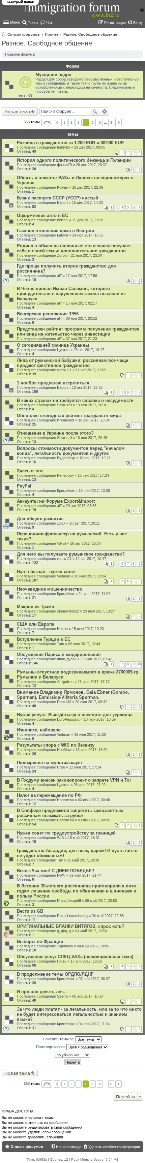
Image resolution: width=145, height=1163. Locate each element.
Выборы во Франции (40, 941)
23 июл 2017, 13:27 (99, 611)
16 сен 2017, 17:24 (93, 475)
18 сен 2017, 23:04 (94, 420)
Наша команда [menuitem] (68, 1147)
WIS (60, 838)
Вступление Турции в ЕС (43, 639)
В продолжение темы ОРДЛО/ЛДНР (55, 974)
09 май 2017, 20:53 (101, 901)
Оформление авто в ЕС (42, 215)
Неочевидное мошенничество (49, 589)
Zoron (62, 255)
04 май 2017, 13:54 (91, 931)
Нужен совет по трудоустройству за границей (66, 833)
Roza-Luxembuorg (72, 916)
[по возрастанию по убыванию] (72, 1055)
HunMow (64, 750)
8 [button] (111, 122)
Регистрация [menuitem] (115, 23)
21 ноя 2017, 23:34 (86, 255)
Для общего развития (40, 518)
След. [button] (118, 122)
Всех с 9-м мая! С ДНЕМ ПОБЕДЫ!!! (55, 870)
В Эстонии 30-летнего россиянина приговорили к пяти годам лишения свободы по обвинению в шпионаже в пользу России (76, 891)
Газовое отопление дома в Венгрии (55, 230)
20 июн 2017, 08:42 (91, 702)
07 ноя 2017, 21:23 (81, 339)
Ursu (61, 767)
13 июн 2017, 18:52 (92, 750)
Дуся (61, 523)
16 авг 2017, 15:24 (85, 543)
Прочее (51, 34)
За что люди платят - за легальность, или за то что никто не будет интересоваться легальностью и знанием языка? (79, 1014)
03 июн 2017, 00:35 (94, 820)
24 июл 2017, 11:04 (94, 594)
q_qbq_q (64, 931)
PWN (61, 875)
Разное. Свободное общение (90, 34)
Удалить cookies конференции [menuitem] (114, 1147)
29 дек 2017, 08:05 (89, 147)
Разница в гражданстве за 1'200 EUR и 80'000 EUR (70, 142)
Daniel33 (64, 702)
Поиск (95, 111)
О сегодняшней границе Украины (53, 345)
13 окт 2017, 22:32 (87, 387)
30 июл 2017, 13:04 (90, 576)
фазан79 (64, 165)
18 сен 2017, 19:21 (95, 458)
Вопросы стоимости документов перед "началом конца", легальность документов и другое (71, 451)
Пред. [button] (57, 122)
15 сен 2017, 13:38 (94, 491)
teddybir (63, 147)
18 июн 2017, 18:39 (100, 719)
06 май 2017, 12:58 (108, 916)
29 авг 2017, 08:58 (81, 506)
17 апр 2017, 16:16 (86, 961)
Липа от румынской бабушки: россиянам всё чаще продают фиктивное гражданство (72, 363)
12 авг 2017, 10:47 (91, 559)
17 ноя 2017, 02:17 (81, 303)
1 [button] (64, 122)
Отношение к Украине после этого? (55, 433)
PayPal (24, 486)
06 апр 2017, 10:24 (88, 996)
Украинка (65, 946)
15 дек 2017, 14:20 (87, 202)
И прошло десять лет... (42, 991)
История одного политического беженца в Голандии (74, 160)
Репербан (65, 475)
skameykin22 (68, 611)
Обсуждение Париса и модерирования (59, 654)
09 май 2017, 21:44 (85, 875)
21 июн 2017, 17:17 (94, 682)
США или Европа (35, 624)
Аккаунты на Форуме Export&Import (56, 501)
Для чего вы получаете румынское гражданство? (71, 554)
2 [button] (71, 122)
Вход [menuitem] (137, 23)
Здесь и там (30, 470)
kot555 (62, 220)
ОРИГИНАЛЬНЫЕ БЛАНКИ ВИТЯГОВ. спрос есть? (70, 926)
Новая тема (17, 111)
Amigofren (65, 682)
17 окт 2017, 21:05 (91, 370)
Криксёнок (66, 491)
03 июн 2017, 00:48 (94, 800)
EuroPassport (68, 719)
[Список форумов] (72, 13)
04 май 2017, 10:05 (93, 946)
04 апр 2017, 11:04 (94, 1024)
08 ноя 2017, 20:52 (81, 318)
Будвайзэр (66, 458)
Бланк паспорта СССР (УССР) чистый (57, 197)
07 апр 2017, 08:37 (94, 979)
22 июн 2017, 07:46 (96, 659)
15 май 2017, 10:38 (83, 860)
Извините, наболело (39, 729)
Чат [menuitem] (49, 23)
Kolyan (62, 187)
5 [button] (93, 122)
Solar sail (64, 405)
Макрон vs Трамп (35, 606)
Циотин (63, 350)
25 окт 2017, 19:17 (89, 350)
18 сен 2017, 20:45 (91, 438)
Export (62, 202)
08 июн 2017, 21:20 (90, 785)
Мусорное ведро (53, 74)
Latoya (62, 235)
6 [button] (100, 122)
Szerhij (62, 996)
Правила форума (20, 54)
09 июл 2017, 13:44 (84, 644)
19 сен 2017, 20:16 (91, 405)
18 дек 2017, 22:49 (87, 187)
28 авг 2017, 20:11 (84, 523)
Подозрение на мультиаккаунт (50, 762)
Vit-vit (61, 543)
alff (59, 276)
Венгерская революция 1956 (48, 313)
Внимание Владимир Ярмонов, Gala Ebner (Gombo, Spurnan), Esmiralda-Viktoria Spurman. (73, 695)
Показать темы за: (59, 1039)
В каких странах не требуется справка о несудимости (75, 400)
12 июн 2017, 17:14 (85, 767)
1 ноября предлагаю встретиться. (54, 382)
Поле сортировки (51, 1047)
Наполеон (65, 800)
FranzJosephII (69, 901)
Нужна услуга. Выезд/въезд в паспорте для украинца (75, 714)
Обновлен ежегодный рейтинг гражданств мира (69, 415)
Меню (15, 22)
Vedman (63, 576)
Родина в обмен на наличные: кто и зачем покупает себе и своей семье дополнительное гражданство (74, 248)
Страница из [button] (46, 122)
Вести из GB (30, 911)
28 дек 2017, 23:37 (91, 165)
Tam (60, 644)
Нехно (62, 629)
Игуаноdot (65, 420)
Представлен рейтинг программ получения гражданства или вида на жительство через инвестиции (78, 331)
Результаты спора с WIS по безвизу (55, 745)
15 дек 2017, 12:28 (87, 220)
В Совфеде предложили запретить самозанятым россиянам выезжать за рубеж (70, 813)
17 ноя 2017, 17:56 (81, 276)
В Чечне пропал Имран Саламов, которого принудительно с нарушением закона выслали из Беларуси (71, 293)
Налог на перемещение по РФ (49, 795)
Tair (60, 860)
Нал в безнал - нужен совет (46, 571)
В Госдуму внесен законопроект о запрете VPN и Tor (74, 780)
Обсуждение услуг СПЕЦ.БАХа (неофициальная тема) (75, 956)
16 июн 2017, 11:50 (90, 734)
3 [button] (79, 122)
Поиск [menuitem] (33, 23)
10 (139, 664)
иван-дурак (66, 659)
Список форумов (23, 34)
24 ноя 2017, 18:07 (88, 235)
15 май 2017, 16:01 (84, 838)
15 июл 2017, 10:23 (88, 629)
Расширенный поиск (104, 111)
